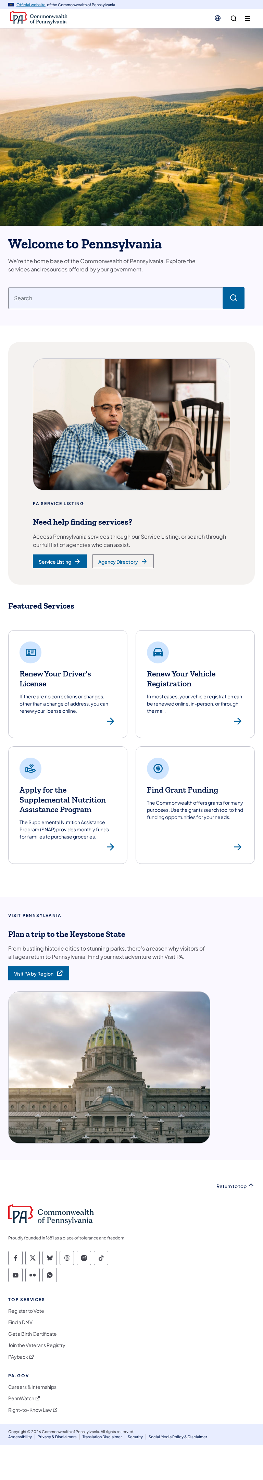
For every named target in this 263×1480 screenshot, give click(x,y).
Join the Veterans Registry (36, 1345)
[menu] (248, 18)
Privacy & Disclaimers (57, 1436)
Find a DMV (20, 1322)
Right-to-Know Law (30, 1410)
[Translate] (217, 18)
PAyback (18, 1357)
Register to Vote (26, 1311)
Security (135, 1436)
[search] (234, 18)
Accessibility (20, 1436)
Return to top (231, 1186)
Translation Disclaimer (102, 1436)
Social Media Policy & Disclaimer (178, 1436)
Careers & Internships (32, 1387)
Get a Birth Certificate (32, 1334)
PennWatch (21, 1398)
